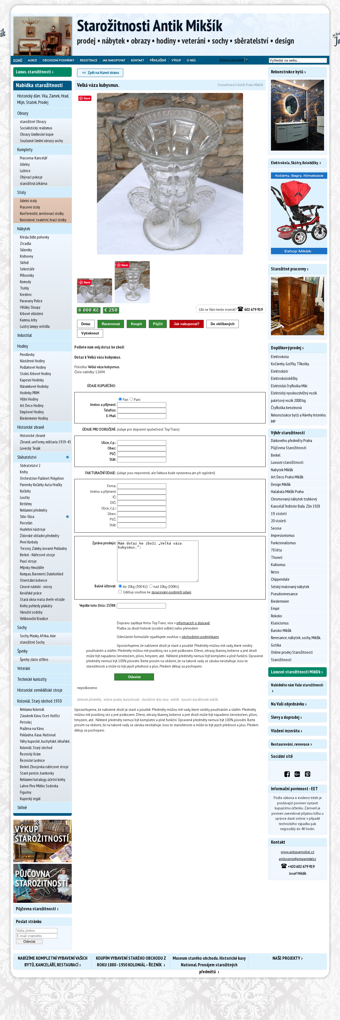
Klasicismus (280, 623)
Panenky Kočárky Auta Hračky (41, 484)
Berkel (275, 455)
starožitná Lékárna (33, 183)
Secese (276, 528)
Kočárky (25, 491)
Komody (25, 281)
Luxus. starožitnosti (33, 72)
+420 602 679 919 (300, 866)
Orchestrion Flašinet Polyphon (42, 478)
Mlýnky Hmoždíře (32, 567)
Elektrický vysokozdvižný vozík (294, 393)
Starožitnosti (281, 659)
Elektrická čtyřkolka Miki (289, 385)
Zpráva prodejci (103, 543)
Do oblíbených (223, 324)
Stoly (21, 192)
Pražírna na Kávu (32, 728)
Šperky (22, 651)
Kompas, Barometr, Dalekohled (41, 573)
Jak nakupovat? (186, 324)
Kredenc (26, 294)
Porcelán (26, 522)
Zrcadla (25, 243)
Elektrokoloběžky (284, 378)
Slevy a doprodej (285, 717)
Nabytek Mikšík (282, 469)
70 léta (276, 549)
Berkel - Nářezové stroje (37, 554)
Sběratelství (26, 457)
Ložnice (25, 170)
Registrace (88, 60)
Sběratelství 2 (30, 465)
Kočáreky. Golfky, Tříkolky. (290, 363)
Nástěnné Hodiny (32, 360)
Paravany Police (31, 300)
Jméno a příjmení (102, 491)
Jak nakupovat (114, 60)
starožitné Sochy (32, 642)
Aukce (32, 60)
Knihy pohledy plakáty (36, 605)
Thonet (277, 557)
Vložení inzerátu (285, 731)
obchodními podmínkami (200, 637)
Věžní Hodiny (29, 399)
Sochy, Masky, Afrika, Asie (38, 635)
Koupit (136, 324)
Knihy (24, 471)
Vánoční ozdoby (31, 612)
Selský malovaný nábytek (290, 586)
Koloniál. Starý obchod (36, 747)
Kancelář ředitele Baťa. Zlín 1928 (295, 506)
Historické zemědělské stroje (39, 690)
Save (87, 98)
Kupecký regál (30, 798)
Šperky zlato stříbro (34, 659)
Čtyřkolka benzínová (286, 407)
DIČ (112, 502)
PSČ (112, 454)
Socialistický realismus (36, 127)
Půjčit (158, 324)
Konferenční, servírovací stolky (42, 213)
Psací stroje (28, 561)
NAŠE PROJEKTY (286, 958)
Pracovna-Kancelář (33, 157)
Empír (275, 608)
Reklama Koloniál (32, 709)
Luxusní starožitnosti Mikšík (199, 699)
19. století (279, 513)
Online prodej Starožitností (292, 652)
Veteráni (23, 668)
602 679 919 (253, 309)
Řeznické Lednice (32, 760)
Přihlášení (158, 60)
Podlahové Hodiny (33, 367)
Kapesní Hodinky (32, 379)
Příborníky (27, 275)
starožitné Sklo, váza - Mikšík (160, 699)
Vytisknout (90, 333)
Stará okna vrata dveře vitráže (42, 599)
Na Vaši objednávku (287, 704)
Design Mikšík (281, 484)
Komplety (24, 149)
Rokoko (276, 615)
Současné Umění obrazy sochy (41, 140)
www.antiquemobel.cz (297, 852)
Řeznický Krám (30, 753)
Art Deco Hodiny (32, 405)
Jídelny (25, 164)
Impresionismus (283, 535)
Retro (275, 572)
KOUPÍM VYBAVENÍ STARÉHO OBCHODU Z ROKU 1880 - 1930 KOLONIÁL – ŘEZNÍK (131, 961)
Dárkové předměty (89, 699)
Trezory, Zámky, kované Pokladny (43, 548)
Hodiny (22, 346)
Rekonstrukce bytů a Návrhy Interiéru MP (298, 418)
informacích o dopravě (193, 623)
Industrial (24, 335)
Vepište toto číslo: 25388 (97, 605)
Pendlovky (27, 354)
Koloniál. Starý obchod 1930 (39, 701)
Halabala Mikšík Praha (287, 491)
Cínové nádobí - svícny (36, 586)
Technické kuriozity (31, 679)
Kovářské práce (31, 593)
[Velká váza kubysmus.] (170, 174)
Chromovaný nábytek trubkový (294, 499)
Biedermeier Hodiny (34, 418)
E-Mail (111, 416)
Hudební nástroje (32, 529)
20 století (278, 520)
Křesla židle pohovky (34, 237)
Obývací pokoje (31, 177)
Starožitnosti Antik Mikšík (149, 25)
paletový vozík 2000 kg (288, 400)
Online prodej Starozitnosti (121, 699)
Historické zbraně (30, 427)
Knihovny (26, 256)
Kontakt (137, 60)
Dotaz (86, 324)
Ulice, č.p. (108, 442)
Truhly (24, 288)
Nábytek (23, 229)
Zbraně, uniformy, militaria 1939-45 (45, 441)
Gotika (276, 645)
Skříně (24, 262)
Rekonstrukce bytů (287, 72)
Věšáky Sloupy (30, 307)
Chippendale (280, 579)
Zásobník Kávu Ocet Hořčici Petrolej (40, 719)
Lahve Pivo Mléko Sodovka (39, 785)
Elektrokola (280, 356)
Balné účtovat (105, 586)
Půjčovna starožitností (36, 909)
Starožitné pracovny (288, 269)
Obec (111, 448)
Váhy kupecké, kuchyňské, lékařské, (45, 741)
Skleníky (26, 249)
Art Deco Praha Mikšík (287, 476)
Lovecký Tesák (30, 448)
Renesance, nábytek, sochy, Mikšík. (296, 637)
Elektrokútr (279, 371)
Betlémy (26, 503)
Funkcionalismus (283, 542)
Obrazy (22, 113)
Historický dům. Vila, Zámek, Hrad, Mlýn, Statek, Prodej (43, 99)
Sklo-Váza (27, 516)
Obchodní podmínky (58, 60)
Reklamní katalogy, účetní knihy (42, 779)
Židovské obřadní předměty (39, 535)
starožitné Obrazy (33, 121)
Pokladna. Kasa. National (38, 734)
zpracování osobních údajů (171, 592)
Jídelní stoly (28, 200)
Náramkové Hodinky (34, 386)
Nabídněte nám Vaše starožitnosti (297, 684)
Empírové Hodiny (32, 411)
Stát (112, 459)
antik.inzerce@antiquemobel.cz (297, 859)
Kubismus (278, 564)
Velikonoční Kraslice (34, 618)
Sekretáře (27, 268)
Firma (111, 486)
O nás (191, 60)
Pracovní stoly (30, 207)
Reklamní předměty (33, 510)
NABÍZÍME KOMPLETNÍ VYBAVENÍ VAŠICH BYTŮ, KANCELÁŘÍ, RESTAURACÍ (52, 961)
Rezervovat (111, 324)
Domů (17, 60)
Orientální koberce (33, 580)
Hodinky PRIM (29, 392)
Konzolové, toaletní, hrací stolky (43, 219)
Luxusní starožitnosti (287, 462)
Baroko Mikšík (281, 630)
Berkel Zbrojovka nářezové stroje (44, 766)
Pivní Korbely (29, 542)
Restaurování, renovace (290, 744)
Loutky (25, 497)
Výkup (176, 60)
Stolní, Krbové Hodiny (35, 373)
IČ (114, 497)
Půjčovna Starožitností (288, 447)
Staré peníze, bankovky (37, 773)
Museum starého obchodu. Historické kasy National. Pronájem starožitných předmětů (209, 962)
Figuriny (25, 792)
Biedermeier (280, 601)
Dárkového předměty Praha (291, 440)
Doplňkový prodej (286, 348)
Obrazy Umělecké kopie (37, 134)
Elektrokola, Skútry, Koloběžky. (294, 162)
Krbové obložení (31, 313)
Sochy (22, 627)
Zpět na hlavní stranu (103, 72)
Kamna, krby (28, 319)
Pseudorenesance (284, 593)
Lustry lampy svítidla (35, 326)
